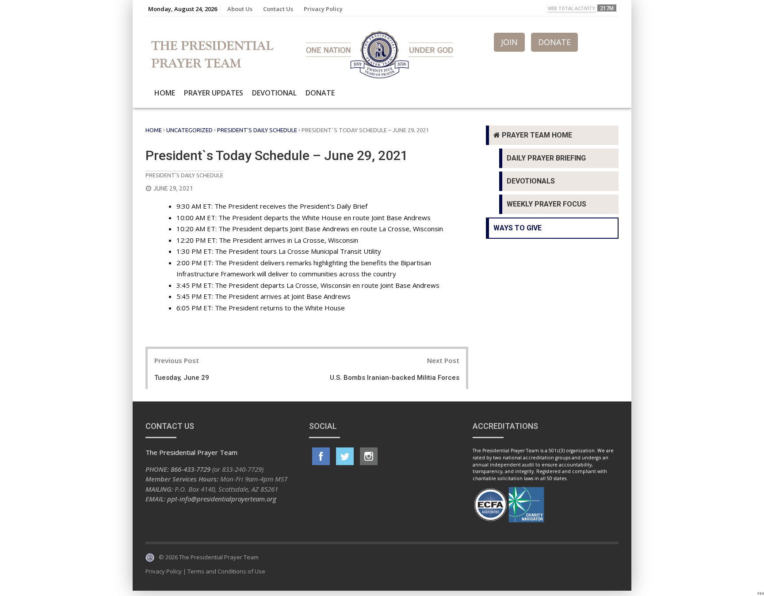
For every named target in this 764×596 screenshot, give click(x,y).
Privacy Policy (323, 9)
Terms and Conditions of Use (226, 571)
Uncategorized (189, 130)
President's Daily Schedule (257, 130)
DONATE (554, 42)
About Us (239, 9)
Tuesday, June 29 (181, 378)
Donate (320, 93)
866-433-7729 (190, 469)
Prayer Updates (213, 93)
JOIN (509, 42)
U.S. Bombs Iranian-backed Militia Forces (394, 378)
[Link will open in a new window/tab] (321, 456)
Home (164, 93)
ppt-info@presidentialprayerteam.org (221, 498)
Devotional (274, 93)
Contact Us (278, 9)
